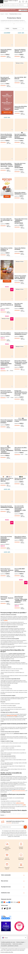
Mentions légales (20, 942)
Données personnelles (6, 944)
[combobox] (14, 5)
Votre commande (6, 875)
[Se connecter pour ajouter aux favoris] (12, 45)
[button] (14, 937)
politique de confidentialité (14, 836)
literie (15, 23)
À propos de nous (6, 886)
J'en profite (7, 281)
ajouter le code (24, 10)
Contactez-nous (5, 892)
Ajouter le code (7, 112)
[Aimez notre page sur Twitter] (5, 909)
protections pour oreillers (12, 715)
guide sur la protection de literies (18, 790)
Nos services (4, 881)
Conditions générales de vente (8, 942)
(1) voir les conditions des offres (7, 952)
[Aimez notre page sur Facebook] (2, 909)
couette (24, 804)
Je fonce (7, 196)
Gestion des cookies (17, 944)
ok (25, 826)
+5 (10, 476)
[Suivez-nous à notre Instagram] (7, 909)
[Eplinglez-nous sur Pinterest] (10, 909)
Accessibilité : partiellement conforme (9, 945)
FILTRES (7, 28)
